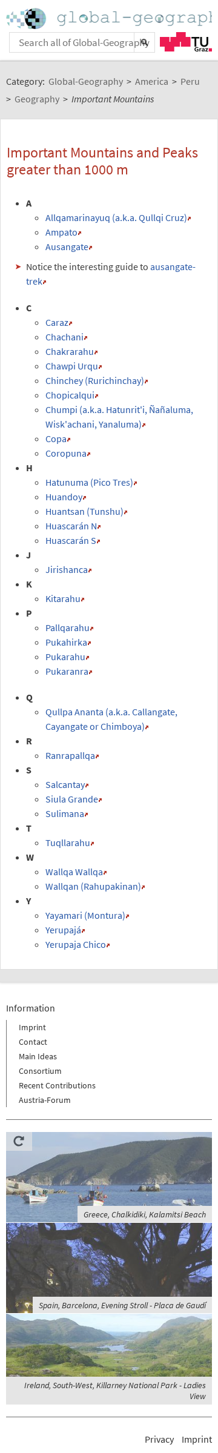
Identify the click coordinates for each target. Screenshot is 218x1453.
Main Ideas (38, 1056)
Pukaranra (66, 671)
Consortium (40, 1070)
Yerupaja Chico (75, 944)
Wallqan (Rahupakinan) (93, 886)
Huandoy (63, 497)
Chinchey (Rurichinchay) (94, 380)
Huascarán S (70, 540)
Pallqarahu (67, 627)
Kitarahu (63, 598)
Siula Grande (71, 799)
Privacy (159, 1439)
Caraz (56, 322)
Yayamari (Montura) (85, 915)
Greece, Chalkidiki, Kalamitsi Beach (145, 1214)
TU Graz (186, 41)
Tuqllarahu (67, 842)
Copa (56, 438)
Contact (33, 1041)
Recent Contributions (57, 1085)
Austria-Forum (45, 1099)
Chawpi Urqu (71, 366)
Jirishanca (66, 569)
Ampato (61, 232)
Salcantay (65, 784)
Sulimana (64, 813)
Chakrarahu (69, 351)
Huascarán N (71, 526)
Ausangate (66, 246)
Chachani (64, 337)
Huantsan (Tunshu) (84, 511)
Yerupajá (63, 930)
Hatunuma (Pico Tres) (89, 482)
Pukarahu (65, 656)
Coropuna (66, 453)
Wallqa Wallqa (74, 872)
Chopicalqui (69, 395)
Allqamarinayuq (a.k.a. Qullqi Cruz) (116, 217)
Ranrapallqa (70, 755)
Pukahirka (66, 642)
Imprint (32, 1027)
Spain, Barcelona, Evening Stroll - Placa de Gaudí (122, 1305)
